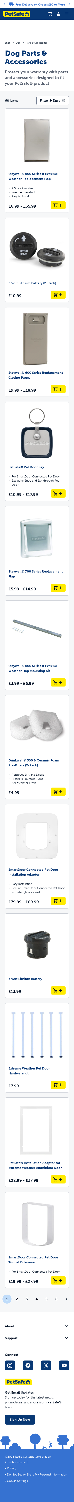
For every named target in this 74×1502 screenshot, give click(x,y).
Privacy (11, 1468)
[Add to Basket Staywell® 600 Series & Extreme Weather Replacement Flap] (58, 205)
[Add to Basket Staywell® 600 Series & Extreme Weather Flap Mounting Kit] (58, 682)
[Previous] (4, 4)
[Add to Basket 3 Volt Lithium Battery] (58, 990)
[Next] (70, 4)
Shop (7, 42)
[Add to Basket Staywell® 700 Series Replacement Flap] (58, 588)
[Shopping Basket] (50, 14)
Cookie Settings (17, 1481)
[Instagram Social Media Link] (10, 1365)
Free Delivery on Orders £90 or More (40, 4)
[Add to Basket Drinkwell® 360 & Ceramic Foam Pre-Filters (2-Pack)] (58, 792)
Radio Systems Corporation (33, 1456)
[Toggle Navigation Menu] (66, 14)
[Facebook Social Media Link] (28, 1365)
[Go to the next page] (67, 1299)
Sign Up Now (20, 1419)
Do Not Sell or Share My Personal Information (37, 1474)
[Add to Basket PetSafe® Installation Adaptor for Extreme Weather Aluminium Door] (58, 1179)
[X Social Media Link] (46, 1365)
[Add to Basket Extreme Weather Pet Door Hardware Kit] (58, 1085)
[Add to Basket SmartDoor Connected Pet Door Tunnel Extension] (58, 1280)
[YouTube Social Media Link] (64, 1365)
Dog (18, 42)
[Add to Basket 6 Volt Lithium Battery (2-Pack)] (58, 295)
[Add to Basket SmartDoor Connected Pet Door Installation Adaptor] (58, 901)
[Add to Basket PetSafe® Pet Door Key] (58, 493)
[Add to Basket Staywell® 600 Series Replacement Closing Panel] (58, 389)
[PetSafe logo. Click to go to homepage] (16, 14)
